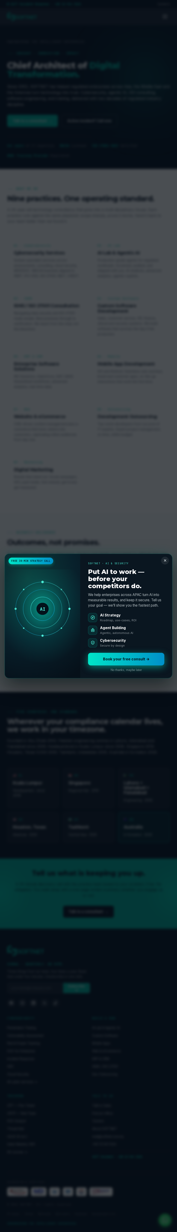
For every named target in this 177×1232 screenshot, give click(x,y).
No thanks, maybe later (126, 670)
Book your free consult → (126, 659)
